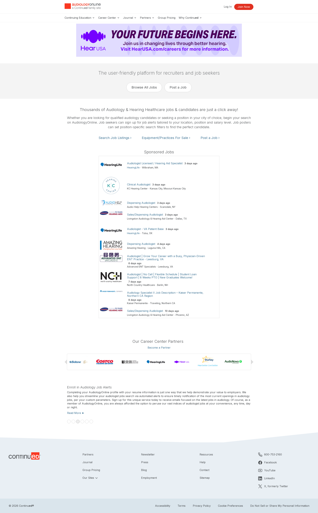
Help (203, 462)
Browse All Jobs (144, 87)
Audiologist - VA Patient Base (145, 229)
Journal (128, 17)
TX (185, 218)
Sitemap (205, 477)
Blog (144, 470)
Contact (204, 470)
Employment (149, 477)
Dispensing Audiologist (141, 202)
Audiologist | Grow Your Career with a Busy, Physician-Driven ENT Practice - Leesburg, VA (166, 257)
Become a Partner (159, 347)
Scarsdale (165, 206)
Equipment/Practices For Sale (166, 138)
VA (171, 266)
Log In (228, 6)
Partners (146, 17)
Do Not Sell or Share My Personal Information (279, 505)
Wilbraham (147, 167)
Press (144, 462)
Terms (182, 505)
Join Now (244, 6)
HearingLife (133, 167)
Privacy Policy (202, 505)
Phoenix (180, 314)
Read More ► (75, 413)
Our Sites (88, 477)
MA (156, 167)
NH (166, 285)
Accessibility (162, 505)
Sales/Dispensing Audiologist (145, 214)
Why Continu (188, 17)
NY (173, 206)
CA (163, 247)
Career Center (107, 17)
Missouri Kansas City (175, 188)
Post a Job (178, 87)
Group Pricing (166, 17)
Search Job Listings (115, 138)
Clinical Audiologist (138, 184)
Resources (206, 454)
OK (150, 233)
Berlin (160, 285)
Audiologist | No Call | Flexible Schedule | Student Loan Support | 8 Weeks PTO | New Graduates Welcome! (162, 276)
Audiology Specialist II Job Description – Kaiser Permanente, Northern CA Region (165, 294)
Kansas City (156, 188)
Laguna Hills (154, 247)
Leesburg (163, 266)
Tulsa (145, 233)
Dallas (179, 218)
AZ (187, 314)
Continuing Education (78, 17)
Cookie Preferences (230, 505)
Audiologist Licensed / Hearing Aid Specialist (155, 163)
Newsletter (148, 454)
